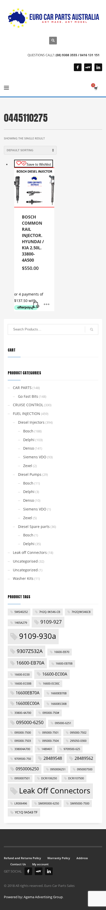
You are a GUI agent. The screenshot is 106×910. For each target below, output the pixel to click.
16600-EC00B (22, 683)
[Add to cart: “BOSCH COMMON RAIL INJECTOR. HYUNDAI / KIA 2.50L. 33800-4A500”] (36, 304)
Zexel (27, 465)
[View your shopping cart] (96, 88)
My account (40, 864)
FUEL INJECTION (26, 413)
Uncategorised (25, 561)
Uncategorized (25, 569)
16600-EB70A (30, 663)
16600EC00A (27, 703)
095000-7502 (78, 732)
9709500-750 (22, 759)
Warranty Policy (58, 858)
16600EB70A (27, 693)
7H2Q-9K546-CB (49, 612)
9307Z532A (30, 651)
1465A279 (20, 622)
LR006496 (20, 803)
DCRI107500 (76, 778)
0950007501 (22, 778)
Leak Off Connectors (54, 790)
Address (82, 858)
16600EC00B (59, 704)
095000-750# (50, 713)
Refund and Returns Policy (22, 858)
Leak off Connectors (30, 552)
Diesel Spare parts (34, 526)
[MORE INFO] (46, 304)
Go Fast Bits (28, 396)
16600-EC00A (54, 674)
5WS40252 (21, 612)
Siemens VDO (34, 456)
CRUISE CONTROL (28, 404)
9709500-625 (72, 749)
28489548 (52, 758)
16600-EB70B (64, 663)
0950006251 (58, 769)
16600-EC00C (51, 683)
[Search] (91, 329)
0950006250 (27, 769)
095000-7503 (22, 741)
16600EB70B (59, 693)
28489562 (84, 758)
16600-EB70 (61, 652)
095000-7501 (50, 732)
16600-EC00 (22, 674)
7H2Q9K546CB (81, 612)
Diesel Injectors (31, 422)
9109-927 (51, 622)
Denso (28, 448)
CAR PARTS (22, 387)
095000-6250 (29, 722)
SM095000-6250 (48, 803)
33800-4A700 (22, 713)
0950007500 (84, 769)
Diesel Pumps (29, 474)
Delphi (28, 439)
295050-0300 (78, 741)
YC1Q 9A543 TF (26, 812)
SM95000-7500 (79, 803)
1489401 (46, 749)
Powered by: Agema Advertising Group (33, 897)
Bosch (28, 431)
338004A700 (22, 749)
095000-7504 (50, 741)
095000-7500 (22, 732)
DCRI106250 (49, 778)
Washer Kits (23, 578)
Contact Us (18, 864)
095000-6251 (63, 723)
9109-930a (37, 636)
